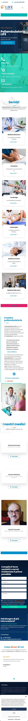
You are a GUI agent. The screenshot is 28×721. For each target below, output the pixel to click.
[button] (26, 696)
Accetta (14, 709)
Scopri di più (13, 142)
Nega (14, 713)
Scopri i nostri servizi (7, 42)
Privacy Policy (17, 719)
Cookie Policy (11, 719)
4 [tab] (15, 678)
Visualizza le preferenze (14, 716)
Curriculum (15, 456)
